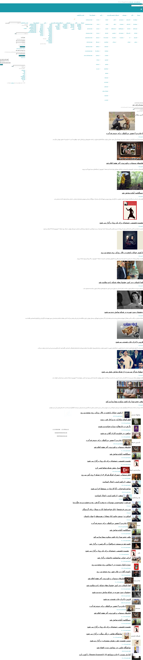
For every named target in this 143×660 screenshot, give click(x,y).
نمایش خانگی (135, 28)
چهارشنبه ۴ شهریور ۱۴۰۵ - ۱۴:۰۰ (126, 540)
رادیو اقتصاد (97, 46)
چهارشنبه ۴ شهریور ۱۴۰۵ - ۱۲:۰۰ (126, 561)
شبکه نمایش (106, 46)
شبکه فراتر (106, 55)
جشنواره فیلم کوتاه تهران (32, 31)
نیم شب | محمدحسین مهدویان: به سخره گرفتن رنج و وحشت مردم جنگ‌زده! (102, 502)
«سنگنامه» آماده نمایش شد (132, 193)
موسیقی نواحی (121, 33)
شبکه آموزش (50, 29)
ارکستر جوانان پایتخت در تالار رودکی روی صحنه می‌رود (122, 253)
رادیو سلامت (97, 55)
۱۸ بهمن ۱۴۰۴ (129, 512)
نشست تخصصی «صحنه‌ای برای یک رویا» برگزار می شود (121, 223)
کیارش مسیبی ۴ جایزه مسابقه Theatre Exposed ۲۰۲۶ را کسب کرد (105, 655)
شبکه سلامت (106, 86)
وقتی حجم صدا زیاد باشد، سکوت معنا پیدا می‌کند (124, 402)
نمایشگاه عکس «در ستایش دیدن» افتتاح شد (114, 648)
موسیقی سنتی (121, 19)
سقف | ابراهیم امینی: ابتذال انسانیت (117, 482)
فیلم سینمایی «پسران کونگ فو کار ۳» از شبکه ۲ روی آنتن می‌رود (106, 475)
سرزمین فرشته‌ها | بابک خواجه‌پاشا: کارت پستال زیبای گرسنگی (106, 509)
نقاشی (115, 24)
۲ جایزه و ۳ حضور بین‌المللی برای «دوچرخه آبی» (124, 133)
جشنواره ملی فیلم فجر (89, 19)
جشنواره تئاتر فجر (89, 28)
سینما (138, 15)
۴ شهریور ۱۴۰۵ (141, 136)
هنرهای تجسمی (115, 15)
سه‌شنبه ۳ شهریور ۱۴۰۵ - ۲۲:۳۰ (126, 568)
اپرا (129, 37)
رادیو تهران (97, 28)
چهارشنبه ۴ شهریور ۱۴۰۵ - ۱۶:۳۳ (126, 595)
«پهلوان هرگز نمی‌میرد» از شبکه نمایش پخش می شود (122, 372)
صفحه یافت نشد (137, 102)
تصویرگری (58, 29)
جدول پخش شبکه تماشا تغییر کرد (108, 468)
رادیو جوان (97, 33)
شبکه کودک (50, 31)
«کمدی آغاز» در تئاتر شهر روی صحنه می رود (114, 572)
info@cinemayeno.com (62, 436)
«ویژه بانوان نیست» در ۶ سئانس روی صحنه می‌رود (111, 565)
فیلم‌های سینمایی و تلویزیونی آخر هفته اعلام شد (124, 163)
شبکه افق (106, 73)
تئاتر (132, 15)
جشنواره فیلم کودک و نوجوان (88, 55)
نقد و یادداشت (80, 15)
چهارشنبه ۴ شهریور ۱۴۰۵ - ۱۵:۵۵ (126, 602)
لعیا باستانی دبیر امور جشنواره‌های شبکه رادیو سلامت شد (121, 282)
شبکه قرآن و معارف (49, 40)
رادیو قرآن (41, 33)
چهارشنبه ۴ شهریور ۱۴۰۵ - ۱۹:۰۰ (126, 464)
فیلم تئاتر (73, 29)
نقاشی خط (114, 37)
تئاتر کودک (128, 28)
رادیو (101, 15)
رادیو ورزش (97, 68)
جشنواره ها (92, 15)
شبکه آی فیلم (106, 68)
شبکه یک (106, 19)
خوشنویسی (114, 33)
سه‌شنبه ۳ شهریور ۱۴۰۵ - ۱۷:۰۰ (126, 436)
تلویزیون (109, 15)
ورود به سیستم (23, 57)
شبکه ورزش (50, 42)
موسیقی (124, 15)
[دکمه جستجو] (12, 66)
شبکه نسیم (50, 33)
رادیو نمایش (97, 37)
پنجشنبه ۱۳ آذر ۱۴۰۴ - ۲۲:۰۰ (127, 478)
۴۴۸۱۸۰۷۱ (66, 429)
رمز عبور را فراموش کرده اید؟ (21, 48)
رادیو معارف (97, 64)
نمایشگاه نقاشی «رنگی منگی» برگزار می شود (104, 634)
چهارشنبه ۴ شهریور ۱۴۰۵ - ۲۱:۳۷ (118, 443)
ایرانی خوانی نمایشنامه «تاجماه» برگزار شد (114, 558)
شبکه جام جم (106, 82)
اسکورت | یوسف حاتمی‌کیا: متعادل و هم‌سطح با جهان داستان (107, 516)
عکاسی (115, 19)
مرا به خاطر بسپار (21, 44)
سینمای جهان (135, 24)
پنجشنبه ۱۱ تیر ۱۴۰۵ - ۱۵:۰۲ (117, 471)
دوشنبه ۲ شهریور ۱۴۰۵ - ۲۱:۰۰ (117, 637)
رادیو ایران (97, 19)
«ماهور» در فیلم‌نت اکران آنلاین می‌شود (115, 433)
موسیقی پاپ (121, 24)
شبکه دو (107, 24)
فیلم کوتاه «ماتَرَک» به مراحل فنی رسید (115, 420)
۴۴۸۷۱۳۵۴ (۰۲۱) (56, 429)
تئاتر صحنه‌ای (128, 19)
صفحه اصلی (141, 102)
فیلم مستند (135, 37)
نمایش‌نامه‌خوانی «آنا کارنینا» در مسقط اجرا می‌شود (111, 489)
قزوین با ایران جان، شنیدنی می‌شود (129, 342)
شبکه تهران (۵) (106, 37)
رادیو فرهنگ (41, 29)
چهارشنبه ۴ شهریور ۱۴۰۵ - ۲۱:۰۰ (126, 450)
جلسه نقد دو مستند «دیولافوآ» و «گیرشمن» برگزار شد (110, 544)
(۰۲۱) (62, 429)
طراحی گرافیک (113, 28)
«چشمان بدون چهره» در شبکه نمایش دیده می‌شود (123, 312)
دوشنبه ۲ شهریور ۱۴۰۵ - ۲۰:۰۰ (126, 644)
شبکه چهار (106, 33)
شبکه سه (106, 28)
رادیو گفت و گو (41, 31)
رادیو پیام (98, 24)
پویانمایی (79, 29)
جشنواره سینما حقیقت (89, 46)
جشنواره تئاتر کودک (33, 29)
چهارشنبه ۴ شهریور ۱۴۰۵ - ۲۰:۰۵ (126, 457)
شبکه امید (106, 64)
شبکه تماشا (106, 77)
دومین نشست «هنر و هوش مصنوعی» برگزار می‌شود (110, 641)
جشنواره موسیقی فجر (89, 33)
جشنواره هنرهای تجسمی (88, 37)
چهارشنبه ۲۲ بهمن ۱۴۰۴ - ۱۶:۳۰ (126, 485)
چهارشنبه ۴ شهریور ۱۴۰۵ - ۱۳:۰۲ (126, 547)
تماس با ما (23, 79)
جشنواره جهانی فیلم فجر (88, 24)
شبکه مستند (106, 95)
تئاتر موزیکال (128, 33)
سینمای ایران (135, 19)
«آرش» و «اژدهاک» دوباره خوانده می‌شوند (114, 426)
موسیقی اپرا (121, 37)
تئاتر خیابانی (128, 24)
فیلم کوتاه (135, 33)
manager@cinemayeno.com (61, 432)
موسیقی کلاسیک (121, 28)
